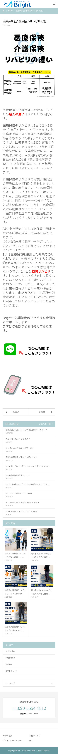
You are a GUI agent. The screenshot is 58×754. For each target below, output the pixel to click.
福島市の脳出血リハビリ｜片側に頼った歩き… (15, 628)
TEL (31, 740)
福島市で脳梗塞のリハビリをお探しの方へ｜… (15, 555)
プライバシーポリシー (12, 740)
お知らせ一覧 (45, 424)
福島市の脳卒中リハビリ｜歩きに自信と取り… (41, 555)
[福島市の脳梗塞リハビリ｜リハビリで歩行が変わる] (16, 576)
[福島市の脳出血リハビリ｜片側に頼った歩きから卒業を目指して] (16, 613)
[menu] (54, 4)
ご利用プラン (34, 736)
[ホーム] (4, 11)
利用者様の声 (10, 658)
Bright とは (7, 736)
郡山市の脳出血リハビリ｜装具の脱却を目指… (41, 592)
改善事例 (9, 664)
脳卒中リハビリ (11, 671)
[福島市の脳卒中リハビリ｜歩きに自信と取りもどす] (42, 539)
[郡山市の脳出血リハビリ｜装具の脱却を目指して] (42, 576)
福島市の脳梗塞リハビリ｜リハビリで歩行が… (15, 592)
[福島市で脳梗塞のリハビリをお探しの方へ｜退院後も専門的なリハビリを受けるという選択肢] (16, 539)
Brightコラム (10, 651)
